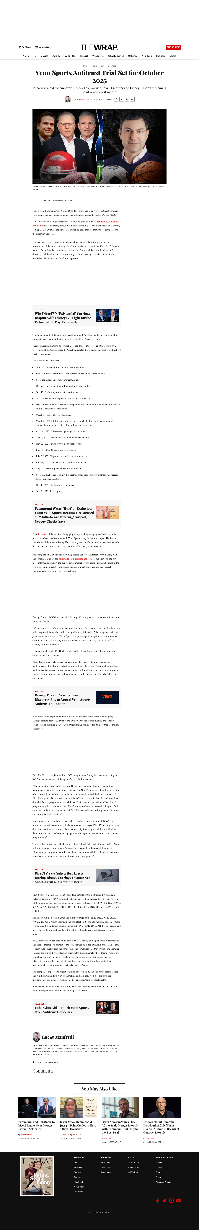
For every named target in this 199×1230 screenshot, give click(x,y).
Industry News (98, 66)
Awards (56, 56)
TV (34, 56)
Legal (131, 1157)
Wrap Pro (106, 1157)
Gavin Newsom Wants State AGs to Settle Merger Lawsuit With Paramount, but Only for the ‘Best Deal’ (120, 1127)
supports (69, 844)
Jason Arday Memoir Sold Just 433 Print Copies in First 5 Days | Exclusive (78, 1125)
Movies (44, 56)
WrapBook (78, 1191)
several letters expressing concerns (76, 558)
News (26, 56)
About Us (78, 1162)
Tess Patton (108, 1138)
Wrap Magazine (164, 1157)
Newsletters (45, 47)
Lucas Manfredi (78, 99)
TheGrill (84, 56)
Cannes (159, 1162)
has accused (44, 534)
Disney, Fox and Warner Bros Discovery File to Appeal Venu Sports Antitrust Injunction (62, 699)
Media (173, 56)
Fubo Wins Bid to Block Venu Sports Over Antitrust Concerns (62, 1009)
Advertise (78, 1167)
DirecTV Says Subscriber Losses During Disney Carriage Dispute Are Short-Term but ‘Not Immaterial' (62, 877)
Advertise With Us (163, 1182)
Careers (77, 1177)
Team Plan (105, 1167)
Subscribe (173, 47)
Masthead (78, 1182)
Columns (132, 56)
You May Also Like (99, 1089)
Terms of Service (135, 1162)
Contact (77, 1172)
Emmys (159, 1172)
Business (160, 56)
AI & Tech (147, 56)
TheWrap (79, 1157)
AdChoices (133, 1172)
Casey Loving (67, 1135)
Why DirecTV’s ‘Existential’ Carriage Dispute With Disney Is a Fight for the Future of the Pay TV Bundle (63, 317)
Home (86, 66)
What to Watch (116, 56)
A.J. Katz (79, 1135)
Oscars (159, 1177)
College (159, 1167)
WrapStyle (98, 56)
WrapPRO (70, 56)
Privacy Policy (134, 1167)
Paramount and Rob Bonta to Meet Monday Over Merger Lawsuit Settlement (36, 1125)
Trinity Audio (58, 200)
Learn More (106, 1172)
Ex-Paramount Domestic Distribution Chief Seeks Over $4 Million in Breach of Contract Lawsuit (161, 1127)
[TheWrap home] (99, 47)
